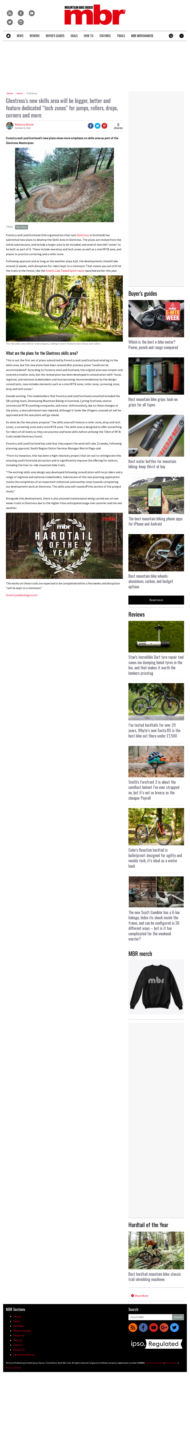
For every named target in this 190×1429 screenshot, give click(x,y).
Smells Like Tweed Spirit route (65, 270)
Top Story (21, 227)
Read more (156, 600)
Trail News (31, 93)
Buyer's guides (142, 293)
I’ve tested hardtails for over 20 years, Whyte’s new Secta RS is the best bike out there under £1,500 (154, 730)
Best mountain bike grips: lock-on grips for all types (153, 401)
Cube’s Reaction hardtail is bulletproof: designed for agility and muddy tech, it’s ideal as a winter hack (155, 858)
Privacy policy (171, 1362)
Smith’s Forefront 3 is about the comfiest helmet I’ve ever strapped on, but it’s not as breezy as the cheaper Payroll (153, 790)
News (20, 93)
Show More (141, 1296)
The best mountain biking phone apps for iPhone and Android (155, 521)
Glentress (83, 235)
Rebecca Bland (24, 124)
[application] (64, 546)
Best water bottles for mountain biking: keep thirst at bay (152, 464)
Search (178, 1317)
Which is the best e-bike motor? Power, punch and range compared (153, 344)
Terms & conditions (154, 1362)
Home (10, 93)
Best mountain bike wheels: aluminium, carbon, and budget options (150, 581)
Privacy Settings (13, 1367)
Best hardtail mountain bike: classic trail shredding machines (154, 1276)
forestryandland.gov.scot (22, 595)
